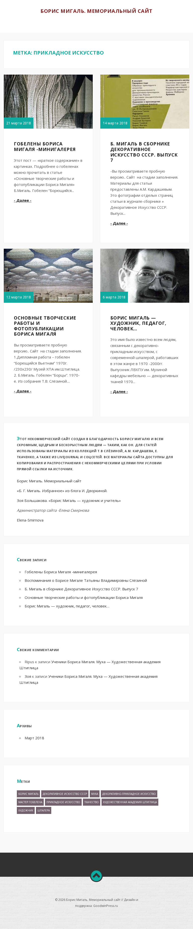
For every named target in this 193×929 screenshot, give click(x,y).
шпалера (43, 810)
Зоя (28, 676)
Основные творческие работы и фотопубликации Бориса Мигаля (45, 326)
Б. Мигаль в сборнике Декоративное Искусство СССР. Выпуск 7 (144, 152)
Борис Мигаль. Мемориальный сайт (96, 11)
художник (25, 810)
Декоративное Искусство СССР (65, 794)
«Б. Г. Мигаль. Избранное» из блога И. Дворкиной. (62, 490)
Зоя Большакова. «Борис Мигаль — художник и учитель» (69, 500)
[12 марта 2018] (56, 302)
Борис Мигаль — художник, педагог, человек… (138, 323)
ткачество (91, 802)
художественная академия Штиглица (130, 802)
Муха (94, 794)
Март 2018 (34, 737)
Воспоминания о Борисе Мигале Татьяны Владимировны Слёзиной (86, 580)
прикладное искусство (63, 802)
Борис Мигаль (28, 794)
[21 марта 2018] (56, 128)
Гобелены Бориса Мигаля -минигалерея (45, 146)
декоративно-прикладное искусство (129, 794)
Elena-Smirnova (30, 520)
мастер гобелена (30, 802)
